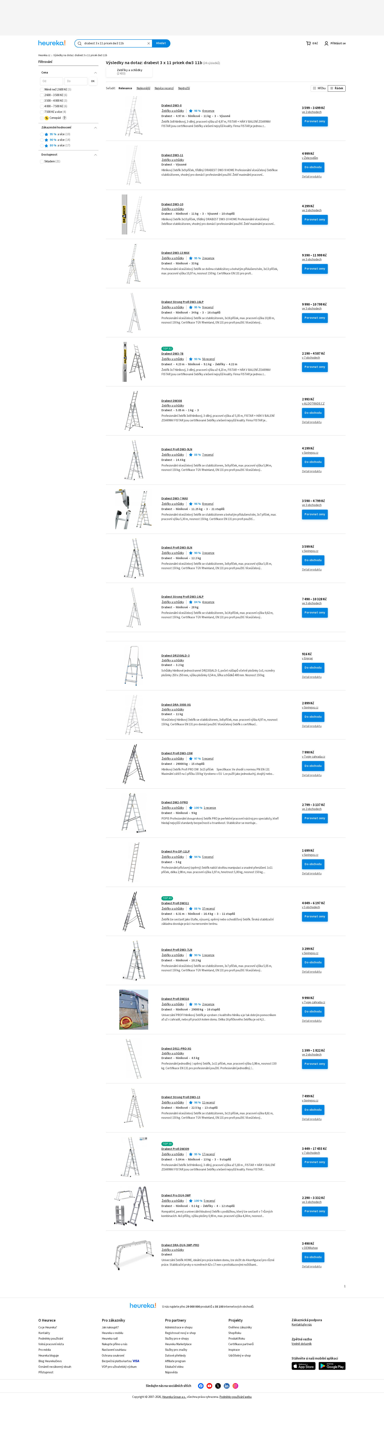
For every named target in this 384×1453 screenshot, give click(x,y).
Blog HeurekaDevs (50, 1361)
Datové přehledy (175, 1356)
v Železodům (310, 158)
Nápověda (171, 1372)
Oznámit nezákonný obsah (54, 1367)
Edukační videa (174, 1367)
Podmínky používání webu (235, 1397)
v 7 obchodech (311, 358)
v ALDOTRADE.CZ (313, 404)
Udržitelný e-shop (239, 1356)
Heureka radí (110, 1339)
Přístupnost (45, 1372)
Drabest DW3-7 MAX (174, 498)
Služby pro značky (176, 1350)
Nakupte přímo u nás (114, 1344)
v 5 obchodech (311, 907)
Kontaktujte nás (302, 1325)
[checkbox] (42, 89)
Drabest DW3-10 (172, 204)
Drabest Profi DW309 (175, 1149)
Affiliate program (175, 1361)
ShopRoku (234, 1333)
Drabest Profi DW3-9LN (176, 449)
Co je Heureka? (47, 1327)
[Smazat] (148, 43)
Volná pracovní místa (51, 1344)
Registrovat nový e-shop (180, 1333)
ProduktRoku (236, 1339)
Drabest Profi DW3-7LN (176, 950)
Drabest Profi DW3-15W (177, 753)
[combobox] (113, 43)
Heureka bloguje (48, 1356)
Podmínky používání (50, 1339)
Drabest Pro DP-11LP (175, 852)
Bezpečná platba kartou (117, 1361)
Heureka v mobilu (112, 1333)
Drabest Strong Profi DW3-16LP (182, 302)
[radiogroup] (68, 140)
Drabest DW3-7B (172, 354)
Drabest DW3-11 (172, 155)
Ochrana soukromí (113, 1356)
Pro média (44, 1350)
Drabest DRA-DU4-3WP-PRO (180, 1245)
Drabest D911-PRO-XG (176, 1049)
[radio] (42, 134)
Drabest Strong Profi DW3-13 (180, 1097)
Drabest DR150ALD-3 (175, 656)
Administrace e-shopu (178, 1327)
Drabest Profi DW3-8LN (176, 548)
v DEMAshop (310, 1248)
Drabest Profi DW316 (175, 999)
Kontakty (44, 1333)
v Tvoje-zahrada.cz (313, 757)
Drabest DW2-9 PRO (174, 802)
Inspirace (234, 1350)
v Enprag (307, 659)
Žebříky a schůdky (173, 111)
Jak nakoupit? (110, 1327)
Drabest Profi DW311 (175, 903)
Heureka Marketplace (178, 1344)
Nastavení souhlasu (114, 1350)
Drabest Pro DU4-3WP (176, 1195)
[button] (51, 81)
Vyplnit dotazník (302, 1344)
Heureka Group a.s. (174, 1397)
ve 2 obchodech (312, 112)
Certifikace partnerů (241, 1344)
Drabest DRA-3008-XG (176, 705)
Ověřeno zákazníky (240, 1327)
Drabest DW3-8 (171, 105)
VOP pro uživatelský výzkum (119, 1367)
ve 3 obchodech (312, 260)
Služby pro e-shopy (177, 1339)
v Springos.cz (310, 453)
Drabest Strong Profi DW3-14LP (182, 597)
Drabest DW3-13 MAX (175, 253)
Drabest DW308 (171, 401)
